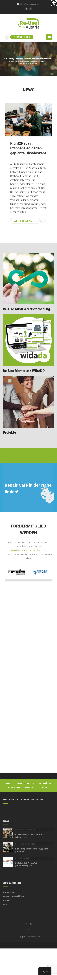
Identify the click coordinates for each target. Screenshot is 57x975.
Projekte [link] (9, 432)
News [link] (19, 783)
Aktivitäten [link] (45, 783)
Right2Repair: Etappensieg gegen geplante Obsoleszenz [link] (28, 148)
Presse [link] (30, 783)
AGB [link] (5, 904)
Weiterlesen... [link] (23, 220)
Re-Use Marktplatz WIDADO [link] (24, 370)
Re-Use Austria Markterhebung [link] (26, 309)
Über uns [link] (29, 787)
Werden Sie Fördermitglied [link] (26, 550)
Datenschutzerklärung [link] (14, 896)
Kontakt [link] (44, 787)
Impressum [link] (8, 892)
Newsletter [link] (22, 37)
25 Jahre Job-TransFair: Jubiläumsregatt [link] (26, 864)
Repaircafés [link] (14, 787)
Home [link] (9, 783)
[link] (54, 3)
